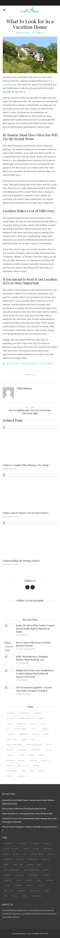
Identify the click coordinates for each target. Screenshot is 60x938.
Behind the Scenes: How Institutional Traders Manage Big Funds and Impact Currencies (35, 673)
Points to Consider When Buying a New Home (26, 465)
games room (11, 739)
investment (36, 750)
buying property (26, 718)
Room (24, 771)
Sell (32, 771)
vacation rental (46, 363)
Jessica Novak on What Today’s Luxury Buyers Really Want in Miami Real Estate (35, 628)
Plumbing (33, 760)
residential (12, 771)
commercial (22, 724)
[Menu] (4, 9)
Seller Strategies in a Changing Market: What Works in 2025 (32, 658)
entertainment (20, 729)
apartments (25, 713)
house (49, 745)
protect (10, 766)
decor (33, 724)
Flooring (11, 734)
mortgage (11, 760)
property (45, 760)
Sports (10, 776)
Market (32, 755)
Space (40, 771)
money (41, 755)
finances (45, 729)
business (11, 718)
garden (24, 739)
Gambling (36, 734)
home (33, 739)
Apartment (11, 713)
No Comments (38, 33)
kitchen (48, 750)
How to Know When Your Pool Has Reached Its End (24, 808)
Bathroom (38, 713)
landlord (11, 755)
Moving (22, 760)
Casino (10, 724)
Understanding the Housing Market (21, 560)
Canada (41, 718)
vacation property (29, 363)
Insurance (22, 750)
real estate (23, 766)
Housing (10, 750)
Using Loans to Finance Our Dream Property (26, 512)
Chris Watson (22, 33)
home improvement (14, 745)
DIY (8, 729)
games (46, 734)
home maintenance (34, 745)
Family (34, 729)
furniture (23, 734)
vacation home (12, 363)
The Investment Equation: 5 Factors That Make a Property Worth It (34, 689)
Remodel (36, 766)
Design (43, 724)
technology (22, 776)
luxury (22, 755)
